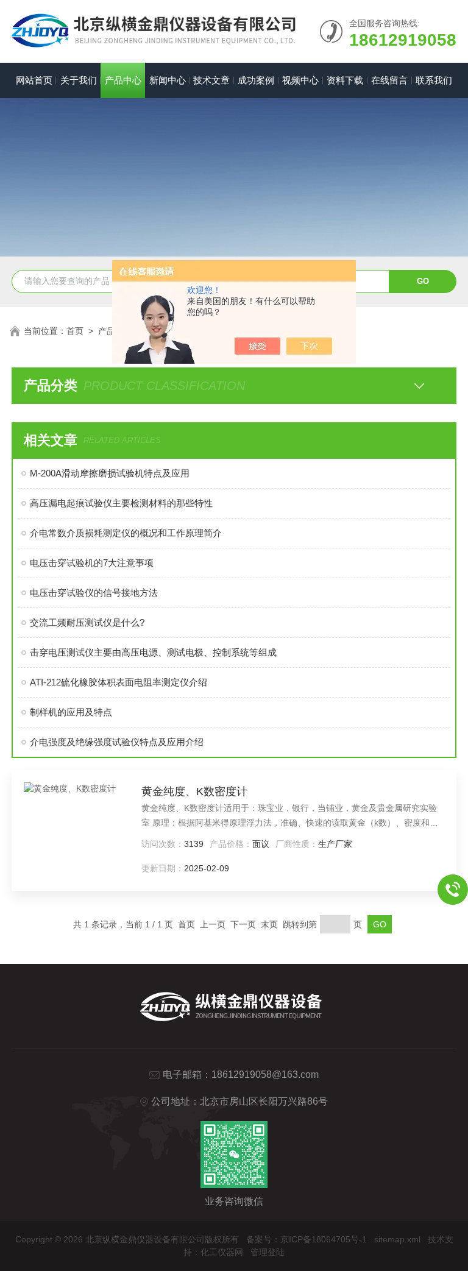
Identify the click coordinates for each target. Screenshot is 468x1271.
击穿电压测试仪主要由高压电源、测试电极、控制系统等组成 (153, 652)
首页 (74, 331)
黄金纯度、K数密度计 (194, 791)
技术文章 (211, 80)
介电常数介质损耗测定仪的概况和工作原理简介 (126, 533)
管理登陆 (267, 1252)
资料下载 (345, 80)
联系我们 (434, 80)
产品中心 (123, 80)
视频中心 (300, 80)
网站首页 (34, 80)
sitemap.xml (397, 1239)
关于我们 (78, 80)
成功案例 (256, 80)
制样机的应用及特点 (71, 712)
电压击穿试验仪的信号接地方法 (94, 592)
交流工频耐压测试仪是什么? (87, 622)
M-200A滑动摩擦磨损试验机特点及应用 (110, 473)
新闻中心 (167, 80)
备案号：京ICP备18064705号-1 (306, 1239)
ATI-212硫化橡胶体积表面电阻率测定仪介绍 (118, 682)
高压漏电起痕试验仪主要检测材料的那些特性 (121, 503)
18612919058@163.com (265, 1074)
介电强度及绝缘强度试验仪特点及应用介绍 (117, 742)
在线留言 (389, 80)
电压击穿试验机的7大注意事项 (92, 563)
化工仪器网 (221, 1252)
